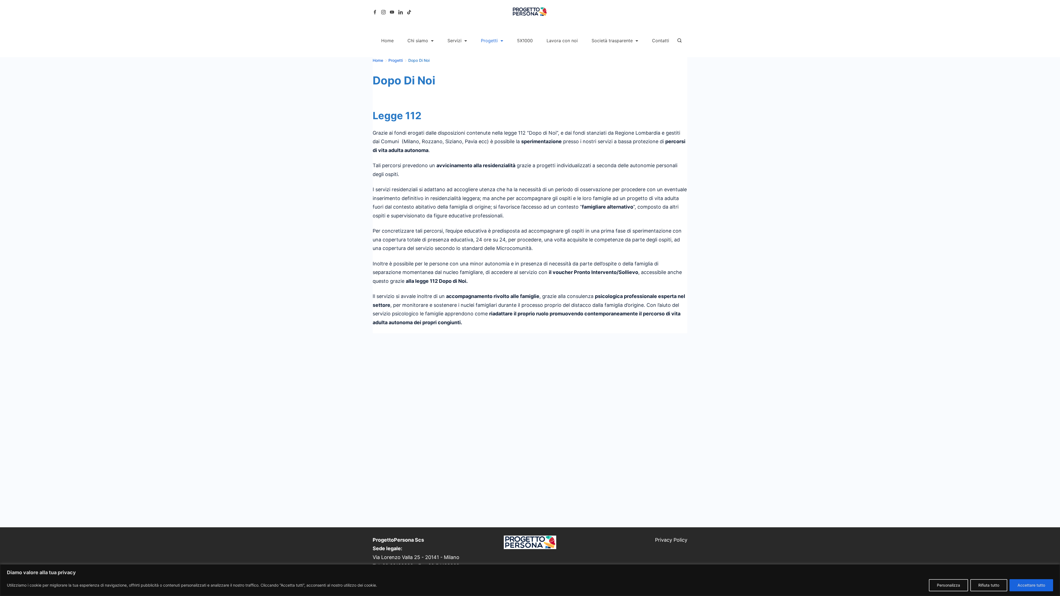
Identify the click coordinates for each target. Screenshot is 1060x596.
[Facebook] (375, 12)
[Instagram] (383, 12)
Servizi (454, 40)
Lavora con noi (562, 40)
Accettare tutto (1031, 585)
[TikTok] (409, 12)
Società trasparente (612, 40)
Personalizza (948, 585)
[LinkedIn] (400, 12)
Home (387, 40)
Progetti (489, 40)
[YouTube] (392, 12)
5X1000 (525, 40)
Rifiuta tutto (988, 585)
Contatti (660, 40)
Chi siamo (417, 40)
